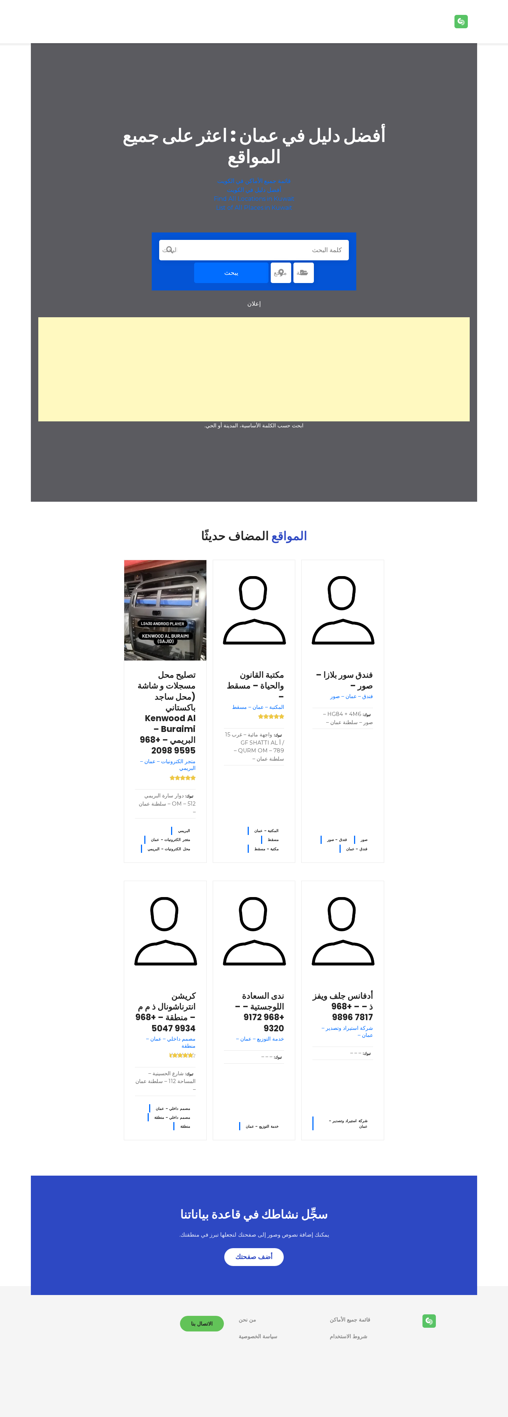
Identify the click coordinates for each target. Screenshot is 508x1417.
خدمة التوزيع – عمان (262, 1126)
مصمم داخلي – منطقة (172, 1117)
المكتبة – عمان (266, 830)
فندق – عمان (356, 848)
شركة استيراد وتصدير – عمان (348, 1123)
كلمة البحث (169, 250)
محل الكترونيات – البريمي (169, 848)
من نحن (247, 1319)
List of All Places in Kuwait (254, 207)
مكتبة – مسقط (266, 848)
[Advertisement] (254, 369)
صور (364, 839)
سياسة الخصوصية (258, 1336)
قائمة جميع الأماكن (350, 1319)
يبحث (231, 272)
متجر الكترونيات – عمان (170, 839)
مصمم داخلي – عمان (173, 1108)
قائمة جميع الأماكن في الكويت (254, 180)
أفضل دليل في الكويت (254, 189)
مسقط (273, 839)
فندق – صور (337, 839)
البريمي (184, 830)
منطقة (185, 1126)
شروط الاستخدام (348, 1336)
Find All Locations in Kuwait (254, 198)
